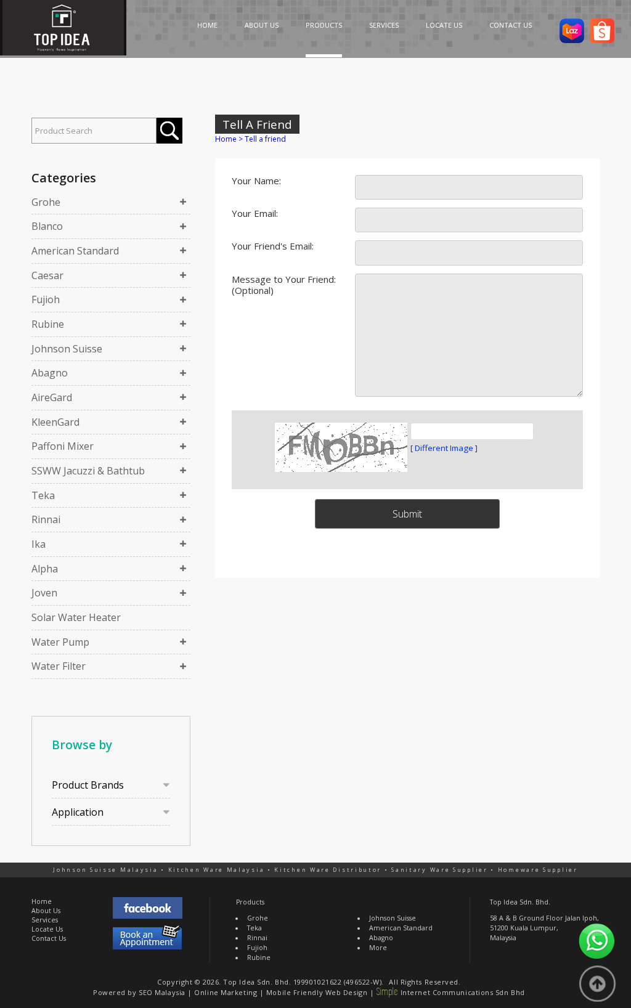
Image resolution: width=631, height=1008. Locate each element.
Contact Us (48, 938)
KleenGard (55, 422)
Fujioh (45, 299)
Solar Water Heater (76, 617)
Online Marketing (225, 992)
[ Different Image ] (444, 447)
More (378, 947)
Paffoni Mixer (62, 446)
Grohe (45, 202)
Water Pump (60, 642)
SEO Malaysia (162, 992)
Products (250, 902)
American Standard (75, 251)
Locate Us (47, 929)
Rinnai (45, 519)
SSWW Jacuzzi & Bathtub (88, 471)
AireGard (51, 397)
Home (226, 139)
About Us (45, 910)
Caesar (47, 275)
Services (44, 920)
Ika (38, 544)
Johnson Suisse (66, 349)
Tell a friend (265, 139)
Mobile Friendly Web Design (316, 992)
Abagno (49, 373)
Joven (44, 593)
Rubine (47, 324)
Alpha (44, 568)
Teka (43, 495)
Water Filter (58, 666)
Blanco (47, 226)
